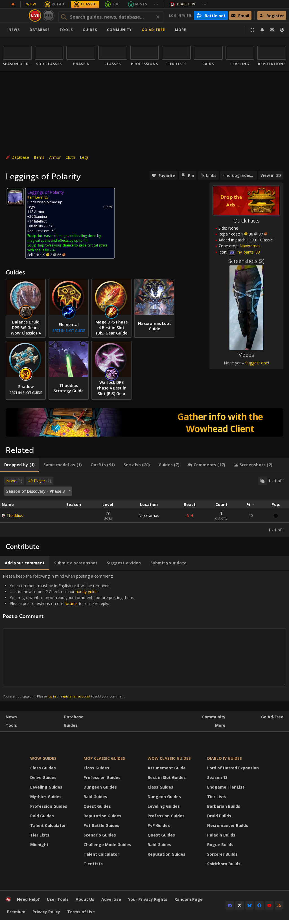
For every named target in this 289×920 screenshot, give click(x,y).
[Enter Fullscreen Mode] (252, 30)
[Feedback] (272, 30)
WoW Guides (43, 758)
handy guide (87, 591)
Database (40, 29)
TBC (116, 4)
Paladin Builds (221, 835)
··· (156, 4)
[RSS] (279, 905)
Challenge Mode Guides (107, 844)
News (14, 29)
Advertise (111, 899)
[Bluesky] (249, 905)
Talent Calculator (48, 825)
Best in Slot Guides (167, 777)
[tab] (19, 465)
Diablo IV (186, 4)
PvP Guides (159, 825)
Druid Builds (219, 815)
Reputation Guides (102, 815)
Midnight (39, 844)
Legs (84, 157)
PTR (48, 15)
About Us (85, 899)
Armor (55, 157)
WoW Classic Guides (169, 758)
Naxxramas (148, 515)
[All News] (12, 4)
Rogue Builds (220, 844)
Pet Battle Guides (101, 825)
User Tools (58, 899)
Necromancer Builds (227, 825)
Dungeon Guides (100, 787)
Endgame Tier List (225, 787)
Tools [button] (66, 29)
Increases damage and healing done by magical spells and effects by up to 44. (64, 238)
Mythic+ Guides (46, 796)
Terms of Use (81, 911)
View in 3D (270, 175)
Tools (11, 725)
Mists (141, 4)
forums (71, 603)
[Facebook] (259, 905)
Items (39, 157)
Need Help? (28, 899)
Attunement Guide (167, 768)
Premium (16, 911)
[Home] (8, 900)
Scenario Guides (100, 835)
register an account (75, 696)
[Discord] (229, 905)
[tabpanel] (144, 504)
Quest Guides (97, 806)
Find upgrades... (238, 175)
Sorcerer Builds (222, 854)
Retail (58, 4)
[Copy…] (262, 481)
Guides (90, 29)
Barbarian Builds (223, 806)
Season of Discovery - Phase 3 (35, 491)
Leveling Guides (46, 787)
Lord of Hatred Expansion (233, 768)
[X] (239, 905)
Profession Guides (48, 806)
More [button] (180, 29)
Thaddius (14, 515)
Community (119, 29)
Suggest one (256, 363)
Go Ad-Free (153, 29)
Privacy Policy (46, 911)
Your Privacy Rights (147, 899)
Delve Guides (43, 777)
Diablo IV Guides (224, 758)
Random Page (188, 899)
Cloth (70, 157)
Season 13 (217, 777)
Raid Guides (42, 815)
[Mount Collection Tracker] (144, 422)
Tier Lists (39, 835)
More (220, 725)
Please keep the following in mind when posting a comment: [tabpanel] (68, 635)
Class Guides (43, 768)
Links (211, 175)
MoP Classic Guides (104, 758)
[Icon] (15, 196)
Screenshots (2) (246, 260)
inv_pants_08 (248, 252)
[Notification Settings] (262, 30)
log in (52, 696)
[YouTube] (269, 905)
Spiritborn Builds (223, 863)
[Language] (282, 30)
